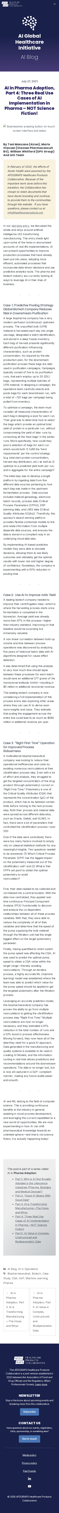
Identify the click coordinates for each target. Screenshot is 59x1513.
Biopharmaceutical (19, 1273)
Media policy (29, 1455)
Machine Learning (37, 1278)
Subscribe (29, 1411)
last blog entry (20, 225)
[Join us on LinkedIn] (29, 1479)
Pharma (8, 1283)
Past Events (29, 1471)
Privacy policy (29, 1463)
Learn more (41, 1384)
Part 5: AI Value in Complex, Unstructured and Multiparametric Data (32, 1237)
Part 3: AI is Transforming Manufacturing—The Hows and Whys (32, 1208)
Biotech (36, 1273)
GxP (21, 1278)
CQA (14, 1278)
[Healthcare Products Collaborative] (12, 4)
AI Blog (12, 1269)
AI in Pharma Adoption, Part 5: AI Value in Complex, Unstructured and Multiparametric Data (42, 1311)
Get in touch (29, 1438)
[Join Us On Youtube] (29, 1487)
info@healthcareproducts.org (25, 212)
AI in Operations (28, 1269)
